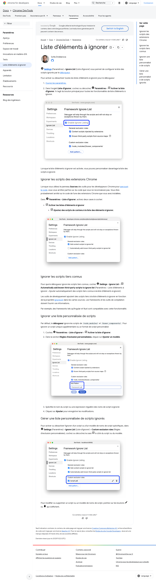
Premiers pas (20, 16)
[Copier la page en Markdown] (118, 47)
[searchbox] (16, 24)
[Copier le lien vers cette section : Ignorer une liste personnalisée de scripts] (98, 316)
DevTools (7, 16)
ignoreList (58, 300)
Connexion (148, 3)
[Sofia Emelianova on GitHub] (52, 61)
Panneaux (57, 16)
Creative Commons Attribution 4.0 (104, 528)
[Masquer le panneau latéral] (29, 576)
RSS (117, 566)
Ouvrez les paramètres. (56, 83)
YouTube (119, 558)
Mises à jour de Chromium (86, 554)
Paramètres (74, 16)
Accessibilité (88, 16)
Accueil (43, 40)
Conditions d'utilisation (44, 576)
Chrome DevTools (23, 10)
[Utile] (123, 40)
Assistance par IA (37, 16)
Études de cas (56, 3)
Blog (68, 3)
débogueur (65, 72)
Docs (40, 3)
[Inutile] (127, 40)
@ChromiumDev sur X (124, 554)
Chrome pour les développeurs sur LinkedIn (132, 562)
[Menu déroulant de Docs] (45, 2)
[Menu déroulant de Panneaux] (64, 15)
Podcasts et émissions (84, 566)
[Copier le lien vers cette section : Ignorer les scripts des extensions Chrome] (99, 179)
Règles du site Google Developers (108, 531)
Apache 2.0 (66, 531)
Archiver (79, 562)
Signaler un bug (42, 554)
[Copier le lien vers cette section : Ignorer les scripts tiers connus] (84, 276)
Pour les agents (104, 16)
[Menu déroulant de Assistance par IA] (48, 15)
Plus (75, 3)
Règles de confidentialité (65, 576)
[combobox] (103, 3)
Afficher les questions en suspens (48, 558)
